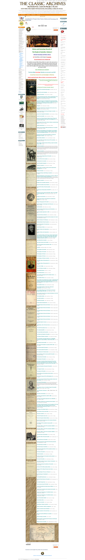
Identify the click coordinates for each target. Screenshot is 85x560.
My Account (33, 14)
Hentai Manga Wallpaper (31, 12)
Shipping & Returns (21, 133)
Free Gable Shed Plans (63, 41)
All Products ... (20, 92)
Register (65, 14)
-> (21, 51)
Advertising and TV (53, 12)
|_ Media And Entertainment (20, 58)
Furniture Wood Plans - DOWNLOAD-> (21, 41)
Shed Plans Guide (62, 121)
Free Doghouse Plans (63, 64)
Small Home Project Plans (34, 11)
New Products (23, 14)
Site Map (20, 136)
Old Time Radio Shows (41, 11)
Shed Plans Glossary (63, 85)
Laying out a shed (63, 89)
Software (36, 12)
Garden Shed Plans (63, 122)
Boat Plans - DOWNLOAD (63, 10)
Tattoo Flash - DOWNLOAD (56, 10)
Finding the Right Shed (63, 119)
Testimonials (54, 0)
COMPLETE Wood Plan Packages (33, 10)
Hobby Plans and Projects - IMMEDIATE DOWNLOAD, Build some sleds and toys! (21, 112)
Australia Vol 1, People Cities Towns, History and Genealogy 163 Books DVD (42, 555)
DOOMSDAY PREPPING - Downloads (23, 12)
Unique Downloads (52, 11)
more (23, 94)
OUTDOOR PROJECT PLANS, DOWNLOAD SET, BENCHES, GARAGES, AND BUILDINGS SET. (21, 120)
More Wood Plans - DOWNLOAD (26, 11)
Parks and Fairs (48, 12)
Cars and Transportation (63, 12)
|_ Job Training (21, 62)
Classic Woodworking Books (59, 11)
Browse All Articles (63, 125)
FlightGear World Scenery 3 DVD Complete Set (21, 105)
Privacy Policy (46, 0)
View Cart (38, 14)
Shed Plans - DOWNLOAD (41, 10)
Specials (28, 14)
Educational (39, 12)
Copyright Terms (50, 0)
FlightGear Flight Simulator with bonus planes (21, 99)
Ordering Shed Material (63, 98)
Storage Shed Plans (63, 115)
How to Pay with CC (60, 0)
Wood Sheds (62, 116)
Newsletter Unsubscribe (21, 138)
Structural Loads (62, 107)
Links (56, 0)
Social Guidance (58, 12)
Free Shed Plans (62, 118)
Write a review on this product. (63, 25)
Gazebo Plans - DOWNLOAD (48, 10)
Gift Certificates (21, 89)
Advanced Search (28, 16)
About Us (40, 0)
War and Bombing (43, 12)
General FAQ (42, 0)
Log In (62, 14)
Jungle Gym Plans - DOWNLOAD (21, 38)
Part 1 (61, 42)
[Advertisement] (21, 160)
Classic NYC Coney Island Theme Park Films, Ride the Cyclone (21, 128)
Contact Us (20, 135)
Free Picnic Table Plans (63, 60)
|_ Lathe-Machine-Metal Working (21, 60)
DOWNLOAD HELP (65, 0)
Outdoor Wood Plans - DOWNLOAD (21, 43)
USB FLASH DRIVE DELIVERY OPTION (24, 10)
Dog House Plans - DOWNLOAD (21, 40)
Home (37, 0)
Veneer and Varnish (63, 112)
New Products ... (20, 91)
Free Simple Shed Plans (63, 55)
